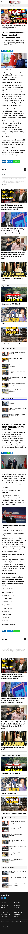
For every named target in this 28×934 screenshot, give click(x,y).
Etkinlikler (16, 907)
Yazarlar (15, 5)
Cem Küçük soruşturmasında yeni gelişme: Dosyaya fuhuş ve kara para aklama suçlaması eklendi (12, 207)
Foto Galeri (3, 902)
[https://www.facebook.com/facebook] (2, 898)
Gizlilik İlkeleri (20, 926)
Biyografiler (17, 905)
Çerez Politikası (13, 926)
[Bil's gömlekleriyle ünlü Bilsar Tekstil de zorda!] (14, 269)
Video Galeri (17, 902)
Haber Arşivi (17, 914)
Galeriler (10, 5)
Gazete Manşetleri (5, 914)
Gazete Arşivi (4, 916)
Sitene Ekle (7, 927)
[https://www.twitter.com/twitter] (5, 898)
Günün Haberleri (18, 912)
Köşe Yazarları (4, 905)
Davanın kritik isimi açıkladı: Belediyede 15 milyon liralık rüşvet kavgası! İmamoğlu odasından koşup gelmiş (13, 231)
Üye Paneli (20, 5)
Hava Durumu (4, 912)
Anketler (3, 907)
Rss (2, 927)
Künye (3, 926)
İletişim (7, 926)
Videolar (4, 5)
